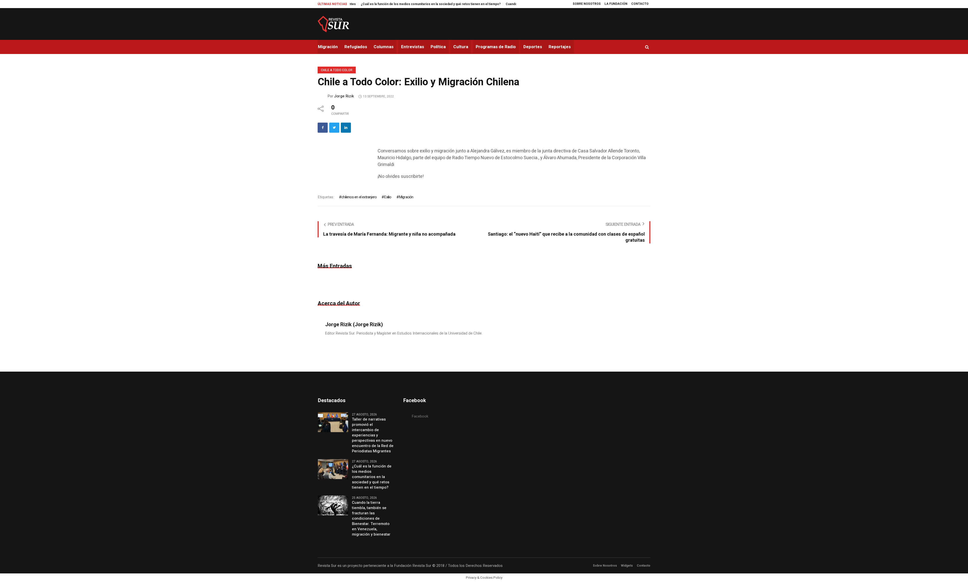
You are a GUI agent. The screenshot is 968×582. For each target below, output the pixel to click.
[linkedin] (346, 128)
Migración (406, 197)
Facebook (420, 416)
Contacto (643, 565)
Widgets (627, 565)
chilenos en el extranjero (359, 197)
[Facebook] (323, 128)
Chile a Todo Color (336, 70)
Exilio (387, 197)
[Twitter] (334, 128)
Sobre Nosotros (605, 565)
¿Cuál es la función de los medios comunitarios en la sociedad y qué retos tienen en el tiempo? (399, 4)
